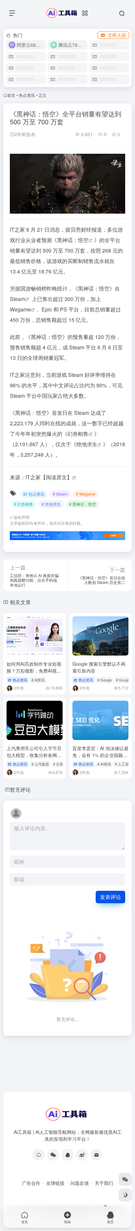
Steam (17, 299)
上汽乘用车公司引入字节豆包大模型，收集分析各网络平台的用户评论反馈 (34, 755)
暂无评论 (20, 789)
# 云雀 (58, 763)
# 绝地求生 (51, 504)
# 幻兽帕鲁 (23, 504)
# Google (104, 679)
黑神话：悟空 (72, 240)
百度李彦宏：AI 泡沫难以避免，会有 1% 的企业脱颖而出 (100, 755)
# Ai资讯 (38, 679)
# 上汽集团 (40, 763)
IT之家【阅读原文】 (49, 477)
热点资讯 (27, 95)
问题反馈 (79, 1183)
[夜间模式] (125, 1195)
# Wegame (85, 494)
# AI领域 (104, 763)
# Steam (60, 494)
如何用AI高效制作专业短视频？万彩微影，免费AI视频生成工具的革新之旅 (34, 670)
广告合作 (31, 1183)
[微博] (82, 1155)
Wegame (20, 309)
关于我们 (104, 1183)
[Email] (96, 1155)
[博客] (39, 1155)
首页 (11, 95)
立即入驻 (117, 35)
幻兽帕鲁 (78, 433)
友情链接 (55, 1183)
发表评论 (110, 897)
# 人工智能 (123, 763)
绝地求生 (86, 444)
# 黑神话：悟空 (82, 504)
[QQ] (67, 1155)
